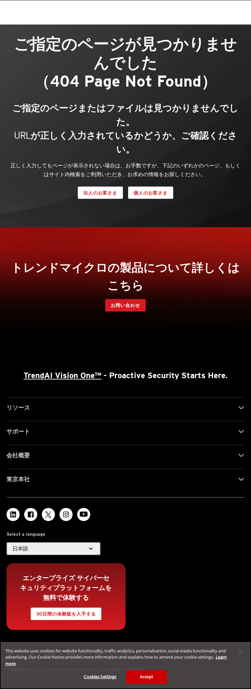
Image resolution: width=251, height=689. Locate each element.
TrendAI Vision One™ (62, 375)
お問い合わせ (125, 305)
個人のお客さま (151, 192)
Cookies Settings (100, 677)
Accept (146, 677)
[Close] (240, 652)
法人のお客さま (100, 192)
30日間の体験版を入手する (66, 613)
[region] (125, 665)
